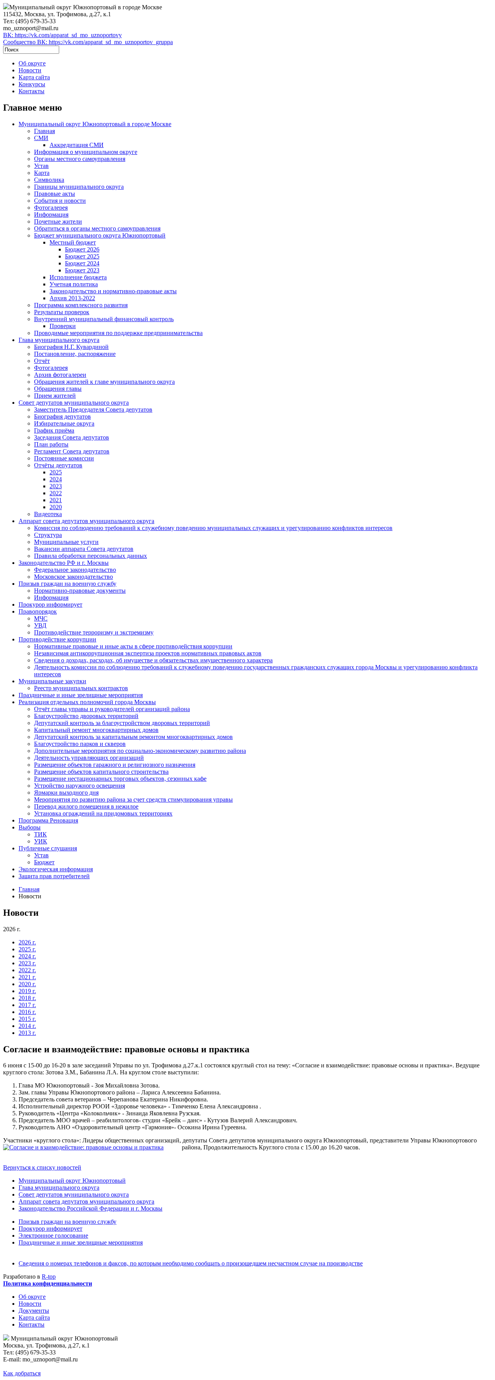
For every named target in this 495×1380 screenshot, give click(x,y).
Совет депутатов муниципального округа (74, 402)
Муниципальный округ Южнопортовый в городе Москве (95, 124)
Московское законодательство (73, 576)
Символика (49, 179)
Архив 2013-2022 (72, 298)
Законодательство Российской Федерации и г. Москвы (90, 1208)
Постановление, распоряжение (75, 354)
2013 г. (27, 1032)
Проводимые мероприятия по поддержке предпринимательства (118, 333)
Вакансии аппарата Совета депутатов (83, 549)
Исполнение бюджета (78, 277)
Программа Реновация (48, 820)
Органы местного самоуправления (79, 159)
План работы (51, 444)
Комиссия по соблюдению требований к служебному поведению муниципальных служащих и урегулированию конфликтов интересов (213, 528)
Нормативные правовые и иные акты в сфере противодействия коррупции (133, 646)
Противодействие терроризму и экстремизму (94, 632)
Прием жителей (55, 395)
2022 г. (27, 970)
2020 (56, 507)
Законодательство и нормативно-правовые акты (113, 291)
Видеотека (48, 514)
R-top (49, 1276)
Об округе (32, 63)
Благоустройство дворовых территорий (86, 716)
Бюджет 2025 (82, 256)
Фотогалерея (51, 207)
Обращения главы (58, 388)
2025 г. (27, 949)
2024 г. (27, 956)
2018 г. (27, 998)
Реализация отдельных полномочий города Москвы (87, 702)
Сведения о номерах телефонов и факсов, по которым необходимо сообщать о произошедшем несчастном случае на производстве (191, 1263)
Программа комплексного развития (81, 305)
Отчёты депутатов (58, 465)
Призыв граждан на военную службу (67, 583)
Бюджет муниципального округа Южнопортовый (100, 235)
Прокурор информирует (50, 604)
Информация (51, 214)
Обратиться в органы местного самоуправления (97, 228)
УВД (40, 625)
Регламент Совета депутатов (71, 451)
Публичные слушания (48, 848)
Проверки (63, 326)
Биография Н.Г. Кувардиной (71, 347)
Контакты (31, 91)
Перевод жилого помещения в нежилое (86, 806)
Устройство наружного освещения (79, 785)
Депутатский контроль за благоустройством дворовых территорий (122, 723)
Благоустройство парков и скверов (80, 743)
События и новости (60, 200)
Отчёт (42, 360)
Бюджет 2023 (82, 270)
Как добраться (22, 1373)
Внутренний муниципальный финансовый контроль (104, 319)
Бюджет (44, 862)
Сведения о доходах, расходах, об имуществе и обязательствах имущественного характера (153, 660)
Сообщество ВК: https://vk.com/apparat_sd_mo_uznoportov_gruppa (88, 42)
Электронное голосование (53, 1235)
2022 (56, 493)
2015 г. (27, 1019)
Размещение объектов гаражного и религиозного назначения (114, 764)
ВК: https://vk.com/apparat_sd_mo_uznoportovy (62, 35)
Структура (48, 535)
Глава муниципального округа (59, 340)
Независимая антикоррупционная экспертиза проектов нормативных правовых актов (147, 653)
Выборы (30, 827)
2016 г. (27, 1012)
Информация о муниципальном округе (85, 152)
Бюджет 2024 (82, 263)
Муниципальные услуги (66, 542)
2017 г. (27, 1005)
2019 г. (27, 991)
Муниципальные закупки (52, 681)
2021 (56, 500)
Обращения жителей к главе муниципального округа (104, 381)
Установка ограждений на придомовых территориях (103, 813)
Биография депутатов (62, 416)
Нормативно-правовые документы (80, 590)
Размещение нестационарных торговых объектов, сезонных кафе (120, 778)
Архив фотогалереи (60, 374)
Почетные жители (58, 221)
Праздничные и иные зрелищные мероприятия (81, 695)
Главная (44, 131)
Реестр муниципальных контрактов (81, 688)
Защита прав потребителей (54, 876)
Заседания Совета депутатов (71, 437)
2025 (56, 472)
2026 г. (27, 942)
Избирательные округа (64, 423)
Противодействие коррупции (57, 639)
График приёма (54, 430)
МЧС (41, 618)
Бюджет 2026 (82, 249)
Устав (41, 165)
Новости (30, 70)
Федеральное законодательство (75, 569)
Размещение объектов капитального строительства (101, 771)
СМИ (41, 138)
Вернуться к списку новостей (42, 1167)
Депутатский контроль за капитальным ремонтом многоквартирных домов (133, 737)
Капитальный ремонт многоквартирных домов (96, 730)
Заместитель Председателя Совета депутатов (93, 409)
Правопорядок (38, 611)
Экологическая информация (56, 869)
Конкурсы (32, 84)
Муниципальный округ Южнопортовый (72, 1180)
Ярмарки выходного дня (66, 792)
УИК (40, 841)
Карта (42, 172)
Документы (34, 1310)
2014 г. (27, 1026)
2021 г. (27, 977)
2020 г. (27, 984)
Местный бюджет (73, 242)
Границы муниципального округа (79, 186)
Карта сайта (34, 77)
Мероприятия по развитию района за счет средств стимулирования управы (133, 799)
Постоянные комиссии (64, 458)
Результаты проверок (61, 312)
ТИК (40, 834)
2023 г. (27, 963)
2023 (56, 486)
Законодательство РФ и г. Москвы (64, 562)
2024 (56, 479)
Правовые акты (54, 193)
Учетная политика (74, 284)
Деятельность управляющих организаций (89, 757)
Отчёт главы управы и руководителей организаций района (112, 709)
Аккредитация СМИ (77, 145)
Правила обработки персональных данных (90, 555)
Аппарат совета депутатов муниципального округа (86, 521)
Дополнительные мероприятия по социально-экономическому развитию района (140, 750)
